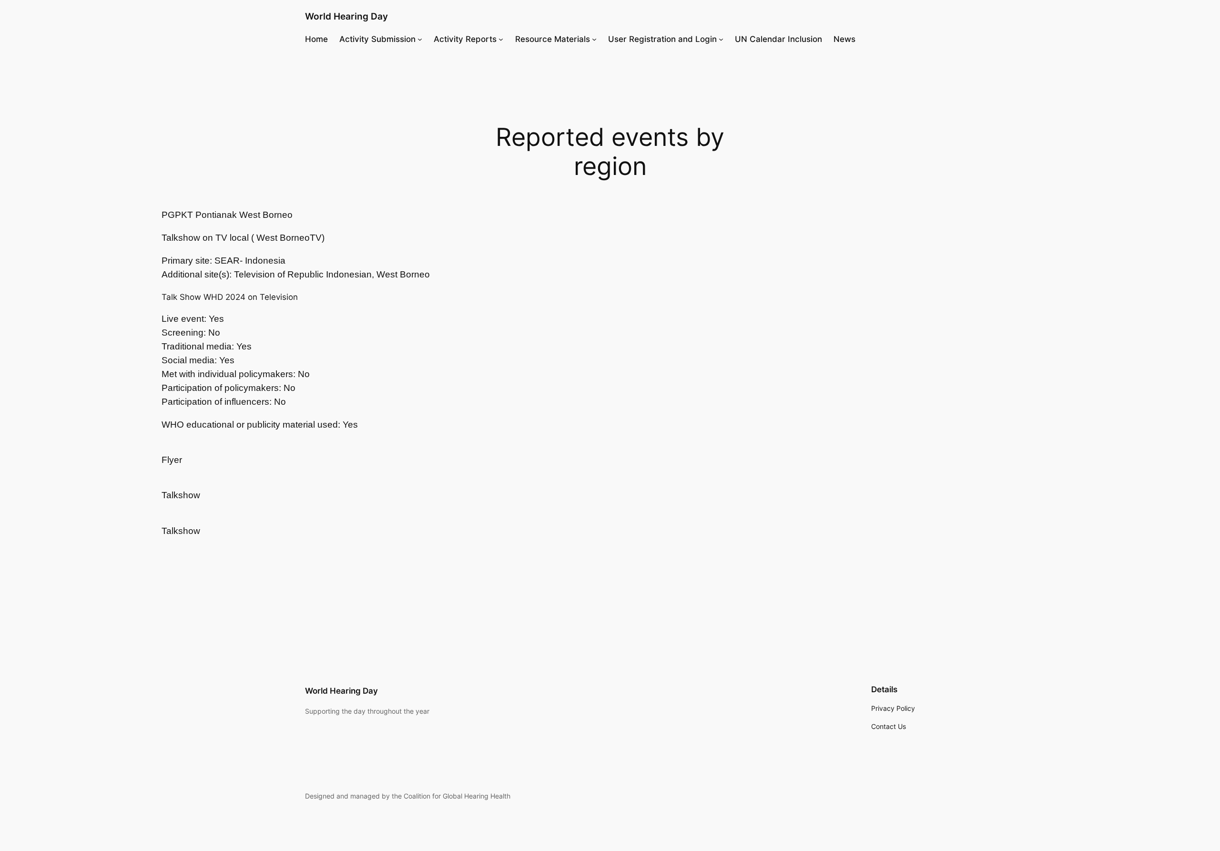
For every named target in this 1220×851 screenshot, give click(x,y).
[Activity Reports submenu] (500, 39)
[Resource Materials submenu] (594, 39)
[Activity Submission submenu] (419, 39)
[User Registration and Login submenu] (721, 39)
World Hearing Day (346, 16)
